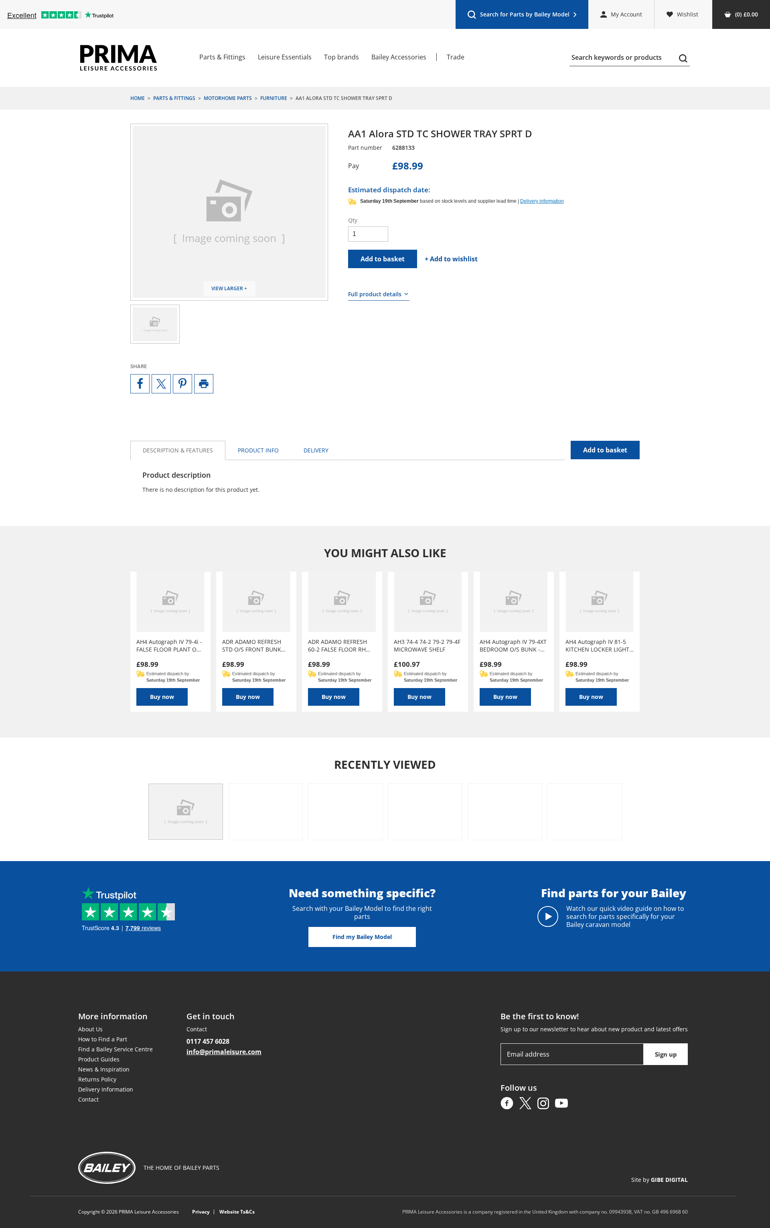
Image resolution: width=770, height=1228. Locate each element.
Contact (88, 1099)
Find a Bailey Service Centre (115, 1049)
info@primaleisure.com (223, 1052)
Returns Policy (97, 1079)
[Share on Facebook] (140, 383)
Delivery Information (105, 1089)
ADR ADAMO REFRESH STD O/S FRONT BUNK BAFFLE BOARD (251, 645)
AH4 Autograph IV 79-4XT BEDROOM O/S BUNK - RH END (513, 645)
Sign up (666, 1054)
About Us (90, 1029)
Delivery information (542, 201)
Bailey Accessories (398, 57)
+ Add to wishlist (451, 259)
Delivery (316, 450)
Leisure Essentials (285, 57)
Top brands (341, 57)
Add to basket (383, 259)
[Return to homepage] (118, 58)
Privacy (201, 1212)
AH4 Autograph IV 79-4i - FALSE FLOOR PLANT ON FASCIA (169, 645)
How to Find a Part (102, 1039)
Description (178, 450)
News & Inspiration (104, 1069)
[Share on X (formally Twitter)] (161, 383)
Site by (659, 1179)
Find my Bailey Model (362, 937)
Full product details (374, 294)
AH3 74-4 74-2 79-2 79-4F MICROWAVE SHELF (427, 645)
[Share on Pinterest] (182, 383)
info (258, 450)
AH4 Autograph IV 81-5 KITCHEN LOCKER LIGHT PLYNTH (597, 645)
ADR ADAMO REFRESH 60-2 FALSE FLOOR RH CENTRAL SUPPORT (337, 645)
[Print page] (203, 383)
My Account (626, 14)
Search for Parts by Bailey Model (518, 16)
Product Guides (99, 1059)
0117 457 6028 (207, 1041)
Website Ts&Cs (237, 1212)
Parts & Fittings (222, 57)
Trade (455, 57)
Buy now (162, 697)
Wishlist (687, 14)
